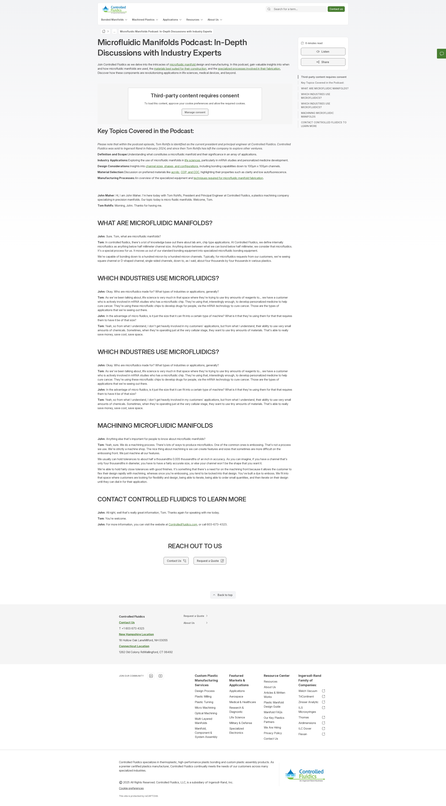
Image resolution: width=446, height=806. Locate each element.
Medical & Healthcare (242, 702)
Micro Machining (205, 707)
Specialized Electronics (236, 730)
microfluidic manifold (183, 64)
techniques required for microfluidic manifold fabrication (228, 178)
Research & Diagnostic (236, 710)
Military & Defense (240, 723)
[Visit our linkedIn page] (151, 676)
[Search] (269, 9)
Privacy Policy (273, 733)
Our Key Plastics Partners (274, 720)
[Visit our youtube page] (160, 676)
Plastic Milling (203, 696)
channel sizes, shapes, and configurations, (172, 166)
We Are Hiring (272, 727)
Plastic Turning (204, 702)
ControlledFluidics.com (183, 524)
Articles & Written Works (274, 695)
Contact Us (271, 738)
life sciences (192, 160)
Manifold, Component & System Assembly (206, 733)
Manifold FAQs (273, 712)
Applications (237, 691)
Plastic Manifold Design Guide (274, 704)
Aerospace (236, 696)
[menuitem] (114, 19)
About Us (270, 687)
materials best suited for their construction (180, 68)
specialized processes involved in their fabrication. (249, 68)
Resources (270, 681)
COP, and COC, (190, 172)
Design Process (205, 691)
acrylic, (175, 172)
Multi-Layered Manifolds (203, 721)
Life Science (237, 717)
